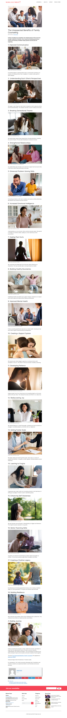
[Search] (32, 703)
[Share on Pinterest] (25, 678)
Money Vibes (37, 701)
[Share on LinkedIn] (31, 678)
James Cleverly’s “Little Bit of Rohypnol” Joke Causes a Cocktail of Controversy (56, 696)
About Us (45, 2)
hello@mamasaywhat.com (10, 702)
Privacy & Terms (57, 2)
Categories (38, 2)
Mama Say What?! (8, 696)
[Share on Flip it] (38, 678)
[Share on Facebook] (18, 678)
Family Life (37, 695)
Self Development (38, 703)
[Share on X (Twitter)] (11, 678)
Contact (51, 2)
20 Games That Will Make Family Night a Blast (17, 682)
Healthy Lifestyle (37, 697)
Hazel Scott (19, 670)
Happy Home (37, 698)
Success (36, 700)
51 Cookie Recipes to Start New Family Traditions (18, 683)
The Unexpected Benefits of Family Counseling (22, 655)
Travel (36, 704)
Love (36, 706)
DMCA (23, 700)
